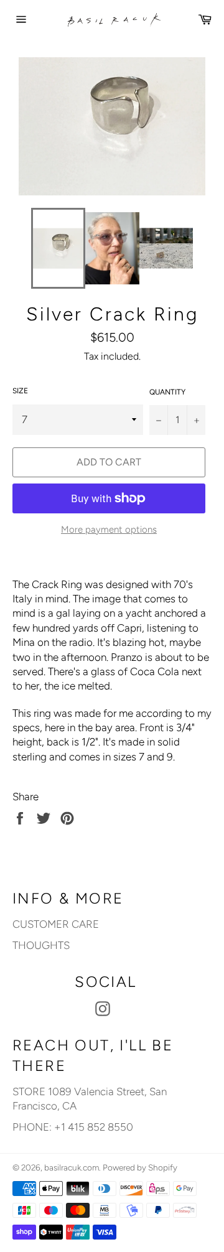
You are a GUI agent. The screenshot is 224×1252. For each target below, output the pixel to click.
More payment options (109, 529)
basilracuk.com (71, 1167)
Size (20, 390)
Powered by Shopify (140, 1167)
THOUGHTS (41, 945)
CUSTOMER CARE (55, 924)
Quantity (167, 392)
